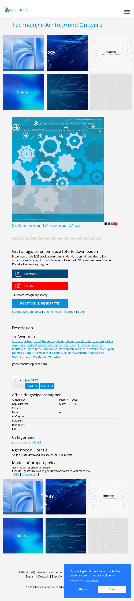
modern (80, 349)
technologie (33, 356)
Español (57, 576)
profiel (32, 386)
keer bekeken (31, 226)
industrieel (19, 349)
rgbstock (19, 10)
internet (36, 442)
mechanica (50, 349)
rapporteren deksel (38, 353)
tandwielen (97, 353)
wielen (58, 356)
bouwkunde (82, 341)
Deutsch (43, 576)
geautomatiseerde (50, 345)
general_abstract (21, 442)
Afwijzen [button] (83, 589)
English (30, 576)
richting (57, 353)
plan (111, 349)
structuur (82, 353)
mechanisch (66, 349)
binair (60, 341)
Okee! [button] (112, 589)
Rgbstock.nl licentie (29, 450)
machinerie (34, 349)
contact (42, 572)
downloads (59, 226)
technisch (18, 356)
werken (48, 356)
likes (77, 226)
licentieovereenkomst (63, 572)
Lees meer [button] (92, 580)
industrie (97, 345)
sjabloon (69, 353)
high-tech (70, 345)
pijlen (103, 349)
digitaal (32, 345)
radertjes (18, 353)
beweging (48, 341)
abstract (17, 341)
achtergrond (32, 341)
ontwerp (92, 349)
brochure (98, 341)
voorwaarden (29, 474)
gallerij (47, 386)
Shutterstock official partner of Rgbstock (47, 586)
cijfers (109, 341)
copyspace (19, 345)
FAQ (16, 474)
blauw (69, 341)
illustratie (83, 345)
